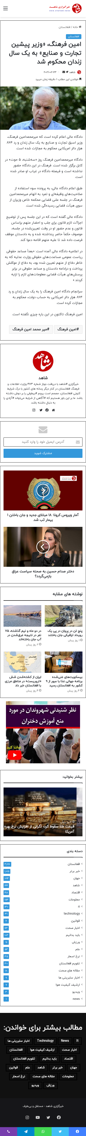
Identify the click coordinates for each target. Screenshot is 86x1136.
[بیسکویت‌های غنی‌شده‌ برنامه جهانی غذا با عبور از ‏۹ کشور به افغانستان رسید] (63, 662)
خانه (76, 27)
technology (72, 914)
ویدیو (76, 992)
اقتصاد (75, 892)
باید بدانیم (73, 935)
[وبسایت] (52, 410)
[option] (43, 812)
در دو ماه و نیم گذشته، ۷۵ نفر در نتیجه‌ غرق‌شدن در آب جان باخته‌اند (23, 635)
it (79, 907)
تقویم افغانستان (69, 963)
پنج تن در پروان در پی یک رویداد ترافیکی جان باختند (65, 633)
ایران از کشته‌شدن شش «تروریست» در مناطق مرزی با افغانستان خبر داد (23, 681)
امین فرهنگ (67, 329)
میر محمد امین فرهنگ (30, 329)
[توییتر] (40, 410)
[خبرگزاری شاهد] (65, 8)
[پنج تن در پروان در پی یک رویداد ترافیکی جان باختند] (63, 615)
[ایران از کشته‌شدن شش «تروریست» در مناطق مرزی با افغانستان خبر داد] (22, 662)
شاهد (72, 72)
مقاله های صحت (69, 971)
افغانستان (64, 27)
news (76, 999)
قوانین (75, 921)
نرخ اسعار (73, 956)
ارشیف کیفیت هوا (68, 985)
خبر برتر (74, 871)
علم (77, 949)
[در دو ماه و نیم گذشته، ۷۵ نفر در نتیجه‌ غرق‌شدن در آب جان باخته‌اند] (22, 615)
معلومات (74, 900)
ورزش (76, 942)
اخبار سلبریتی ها (69, 978)
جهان (76, 878)
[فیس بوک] (46, 410)
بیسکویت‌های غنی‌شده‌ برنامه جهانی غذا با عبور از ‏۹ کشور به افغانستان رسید (64, 681)
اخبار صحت (72, 928)
